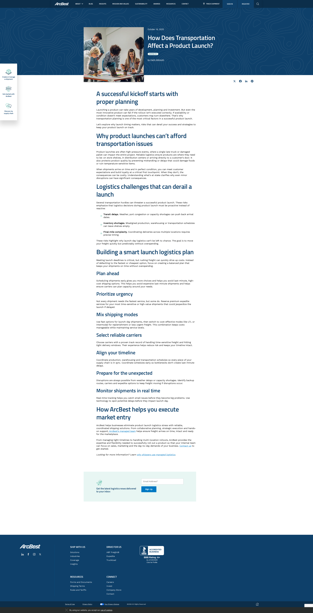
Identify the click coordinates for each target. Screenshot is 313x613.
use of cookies (106, 610)
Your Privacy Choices (112, 604)
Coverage (74, 560)
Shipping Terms (77, 586)
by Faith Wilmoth (156, 60)
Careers (110, 582)
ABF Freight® (112, 552)
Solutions (74, 552)
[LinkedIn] (246, 81)
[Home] (30, 546)
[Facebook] (240, 81)
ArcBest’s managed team (122, 431)
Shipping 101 (153, 54)
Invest (109, 586)
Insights (74, 564)
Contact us (185, 446)
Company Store (113, 590)
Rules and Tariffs (78, 590)
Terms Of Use (70, 604)
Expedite (110, 556)
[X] (234, 81)
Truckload (111, 560)
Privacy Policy (87, 604)
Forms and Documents (81, 582)
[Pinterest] (252, 81)
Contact (110, 594)
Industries (75, 556)
